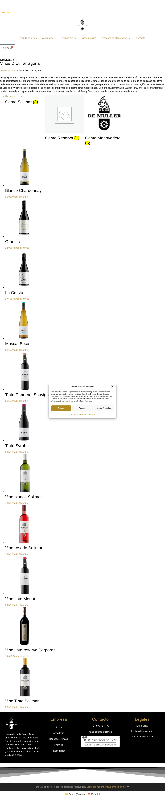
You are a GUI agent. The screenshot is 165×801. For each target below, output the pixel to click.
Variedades (47, 38)
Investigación (58, 750)
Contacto (140, 38)
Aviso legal (91, 414)
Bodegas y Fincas (58, 739)
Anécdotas (58, 733)
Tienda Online (69, 38)
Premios (58, 745)
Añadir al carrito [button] (19, 196)
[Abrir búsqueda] (82, 4)
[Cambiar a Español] (8, 12)
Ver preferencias (104, 408)
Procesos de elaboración (114, 38)
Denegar (82, 408)
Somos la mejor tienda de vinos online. (106, 787)
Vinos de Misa (89, 38)
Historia (59, 727)
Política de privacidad (78, 414)
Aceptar (61, 408)
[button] (112, 386)
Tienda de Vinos (28, 38)
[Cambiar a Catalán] (3, 12)
